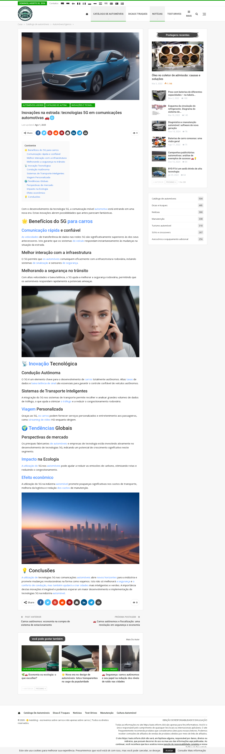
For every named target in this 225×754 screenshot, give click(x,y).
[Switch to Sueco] (122, 4)
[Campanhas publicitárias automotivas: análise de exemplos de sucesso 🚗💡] (159, 156)
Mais (189, 15)
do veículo (78, 240)
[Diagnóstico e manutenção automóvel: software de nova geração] (159, 126)
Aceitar (169, 750)
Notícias (157, 14)
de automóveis (58, 443)
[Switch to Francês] (78, 4)
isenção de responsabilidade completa (181, 744)
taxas (130, 379)
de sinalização (40, 262)
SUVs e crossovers (161, 232)
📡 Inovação (35, 364)
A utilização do (30, 465)
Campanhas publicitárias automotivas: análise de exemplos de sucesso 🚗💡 (182, 155)
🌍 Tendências (38, 428)
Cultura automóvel (126, 713)
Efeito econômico (37, 477)
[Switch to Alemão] (62, 4)
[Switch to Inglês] (111, 4)
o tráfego (66, 401)
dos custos (63, 487)
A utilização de (30, 577)
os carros (43, 415)
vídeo (47, 419)
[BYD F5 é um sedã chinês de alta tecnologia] (159, 172)
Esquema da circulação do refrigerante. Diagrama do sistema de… (182, 109)
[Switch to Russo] (95, 4)
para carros (80, 221)
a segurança (123, 581)
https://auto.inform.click (155, 724)
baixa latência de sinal (43, 383)
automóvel (62, 483)
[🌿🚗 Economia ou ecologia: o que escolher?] (40, 658)
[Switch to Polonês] (89, 4)
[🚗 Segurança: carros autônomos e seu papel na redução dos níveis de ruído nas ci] (120, 658)
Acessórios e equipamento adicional (170, 239)
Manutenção (158, 218)
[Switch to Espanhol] (100, 4)
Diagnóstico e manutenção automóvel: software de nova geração (183, 125)
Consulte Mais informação (192, 750)
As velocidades (30, 236)
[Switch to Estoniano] (67, 4)
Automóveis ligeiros (33, 105)
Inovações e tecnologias (83, 105)
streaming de (36, 419)
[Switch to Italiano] (84, 4)
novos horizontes (107, 577)
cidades (84, 585)
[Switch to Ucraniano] (105, 4)
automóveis (53, 465)
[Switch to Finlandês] (73, 4)
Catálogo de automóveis (108, 14)
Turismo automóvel (161, 225)
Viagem (29, 409)
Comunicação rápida (41, 230)
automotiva (101, 208)
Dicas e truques (137, 14)
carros (88, 379)
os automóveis (51, 258)
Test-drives (174, 14)
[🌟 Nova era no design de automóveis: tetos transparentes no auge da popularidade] (80, 658)
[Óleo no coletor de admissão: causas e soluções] (177, 56)
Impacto (29, 459)
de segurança (70, 262)
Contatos (53, 3)
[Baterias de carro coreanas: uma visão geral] (159, 142)
